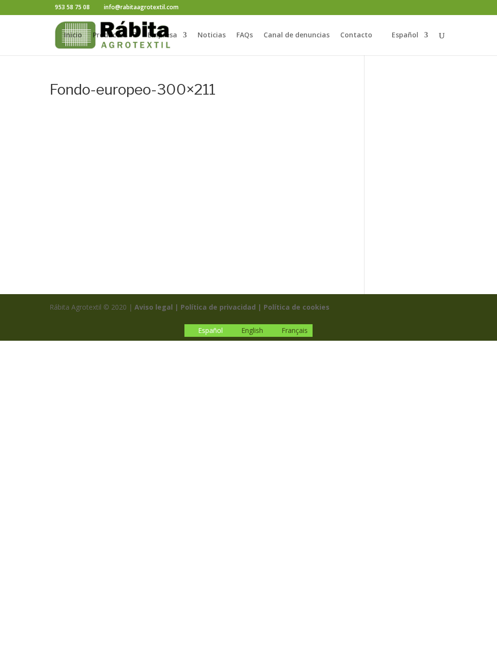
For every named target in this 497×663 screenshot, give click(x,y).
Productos (110, 35)
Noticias (212, 35)
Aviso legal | (156, 307)
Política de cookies (297, 307)
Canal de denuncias (297, 35)
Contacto (356, 35)
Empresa (162, 35)
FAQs (244, 35)
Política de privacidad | (221, 307)
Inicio (73, 35)
